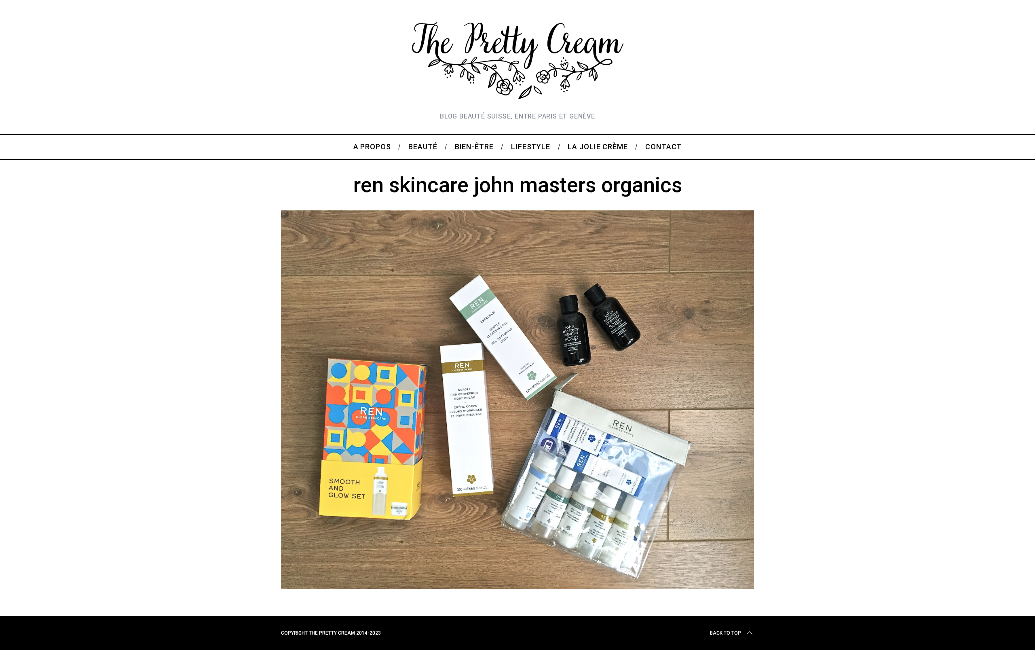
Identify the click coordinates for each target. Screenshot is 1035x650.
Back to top (725, 633)
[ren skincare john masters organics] (517, 586)
